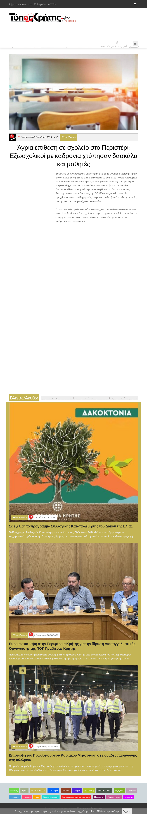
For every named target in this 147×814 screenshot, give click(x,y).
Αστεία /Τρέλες (114, 797)
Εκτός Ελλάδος (104, 790)
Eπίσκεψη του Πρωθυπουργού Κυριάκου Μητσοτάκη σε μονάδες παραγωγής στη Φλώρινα (73, 757)
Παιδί (37, 797)
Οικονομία (53, 790)
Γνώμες (77, 790)
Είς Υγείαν (119, 790)
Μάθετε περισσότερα (108, 811)
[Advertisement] (74, 32)
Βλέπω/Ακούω (68, 137)
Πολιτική (65, 790)
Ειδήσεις (14, 790)
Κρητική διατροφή (50, 797)
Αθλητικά (132, 790)
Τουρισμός (14, 797)
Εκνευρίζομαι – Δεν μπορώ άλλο (76, 797)
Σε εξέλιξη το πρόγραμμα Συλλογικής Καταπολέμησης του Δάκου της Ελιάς (70, 526)
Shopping (129, 797)
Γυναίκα (27, 797)
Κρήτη (24, 790)
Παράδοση (89, 790)
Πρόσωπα (98, 797)
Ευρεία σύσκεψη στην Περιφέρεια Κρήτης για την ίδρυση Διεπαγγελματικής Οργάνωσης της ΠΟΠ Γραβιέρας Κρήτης (72, 646)
